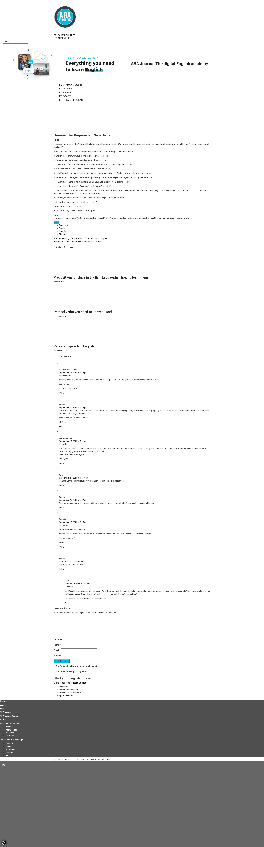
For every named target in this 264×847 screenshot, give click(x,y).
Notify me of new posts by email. (72, 671)
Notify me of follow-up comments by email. (77, 666)
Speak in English (66, 695)
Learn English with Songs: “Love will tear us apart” (78, 241)
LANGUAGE (66, 88)
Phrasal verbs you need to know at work (83, 312)
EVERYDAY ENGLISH (71, 84)
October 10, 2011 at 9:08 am (77, 584)
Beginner (9, 727)
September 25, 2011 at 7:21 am (73, 441)
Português (10, 749)
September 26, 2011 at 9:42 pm (73, 500)
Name (57, 645)
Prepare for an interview (70, 692)
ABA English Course (9, 716)
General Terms (103, 759)
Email (57, 650)
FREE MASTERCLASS (71, 99)
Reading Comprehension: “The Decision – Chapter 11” (82, 238)
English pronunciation (68, 690)
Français (9, 752)
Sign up (3, 705)
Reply (61, 392)
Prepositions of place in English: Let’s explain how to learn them (101, 277)
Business (10, 735)
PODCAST (65, 96)
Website (58, 655)
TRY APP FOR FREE (62, 38)
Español (9, 743)
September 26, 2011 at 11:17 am (73, 478)
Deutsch (9, 755)
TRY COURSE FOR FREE (64, 35)
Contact (3, 719)
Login (2, 708)
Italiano (9, 746)
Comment (58, 639)
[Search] (1, 42)
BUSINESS (65, 92)
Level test (63, 687)
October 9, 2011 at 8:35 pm (71, 561)
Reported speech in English (74, 346)
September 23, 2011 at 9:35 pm (73, 407)
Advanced (10, 732)
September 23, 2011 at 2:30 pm (73, 372)
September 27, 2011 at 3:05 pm (73, 522)
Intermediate (11, 730)
